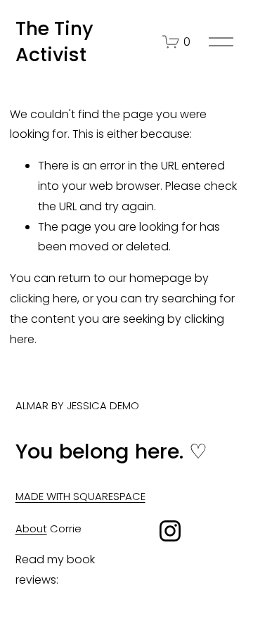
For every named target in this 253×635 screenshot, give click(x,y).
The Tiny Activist (54, 41)
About (31, 528)
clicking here (43, 298)
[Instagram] (170, 531)
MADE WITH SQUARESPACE (80, 496)
